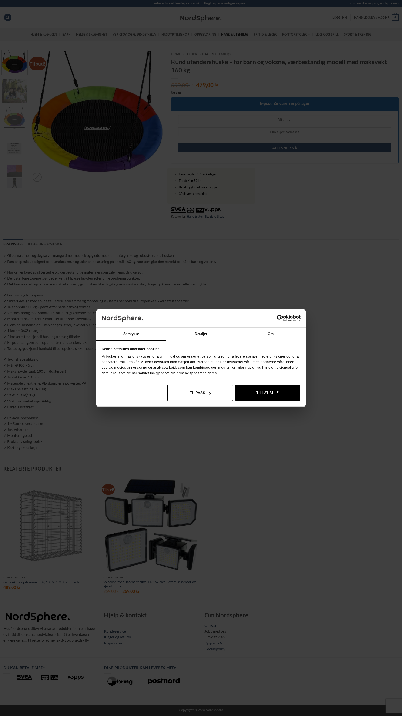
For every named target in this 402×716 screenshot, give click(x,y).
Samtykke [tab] (131, 334)
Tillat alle (267, 393)
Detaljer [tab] (201, 334)
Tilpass (197, 393)
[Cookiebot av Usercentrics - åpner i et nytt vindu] (280, 318)
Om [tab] (271, 334)
